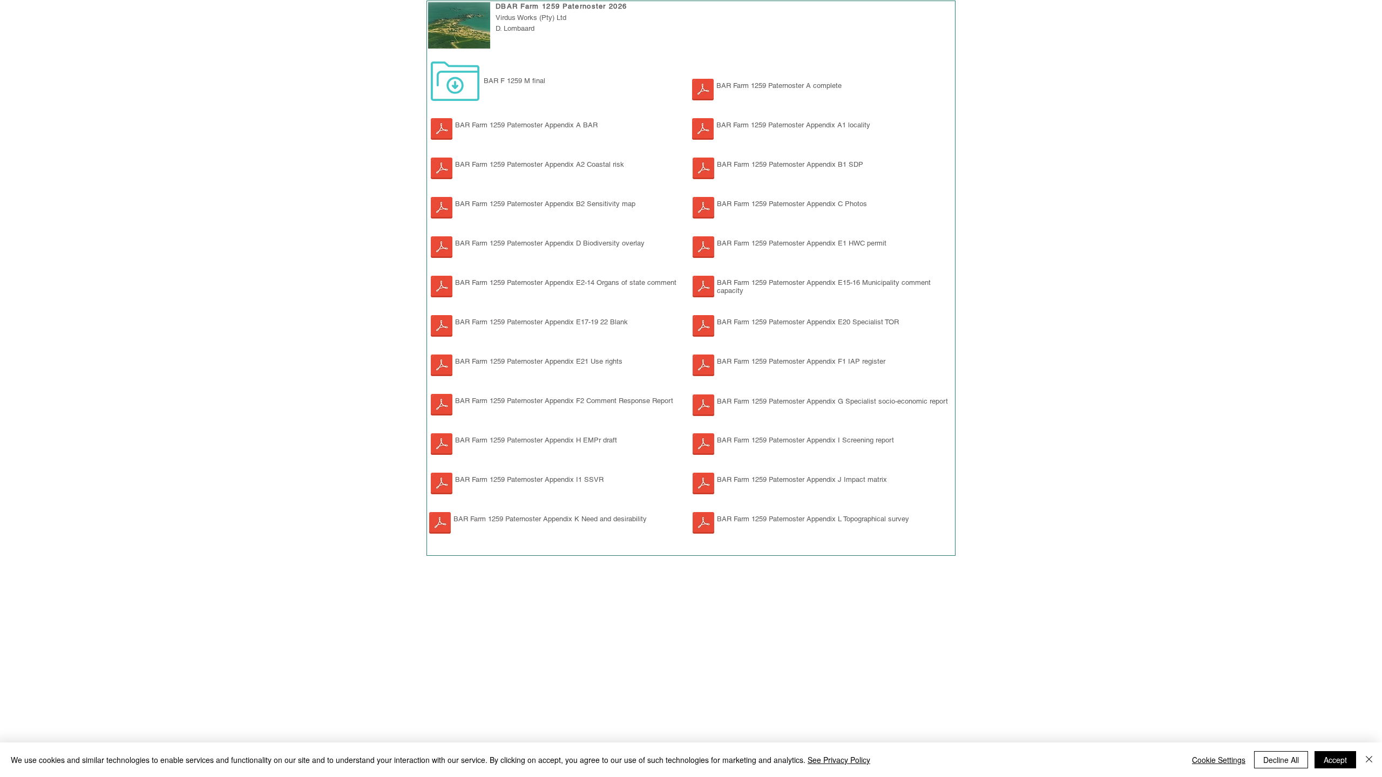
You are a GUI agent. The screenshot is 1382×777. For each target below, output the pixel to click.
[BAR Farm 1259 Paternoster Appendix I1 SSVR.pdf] (703, 445)
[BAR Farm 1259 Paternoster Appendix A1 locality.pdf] (702, 130)
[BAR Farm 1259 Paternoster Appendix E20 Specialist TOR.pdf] (703, 327)
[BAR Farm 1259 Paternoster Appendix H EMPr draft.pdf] (441, 445)
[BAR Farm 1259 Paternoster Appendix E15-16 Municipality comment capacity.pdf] (703, 288)
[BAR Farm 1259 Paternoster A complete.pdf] (702, 91)
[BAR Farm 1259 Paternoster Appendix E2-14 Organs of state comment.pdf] (441, 288)
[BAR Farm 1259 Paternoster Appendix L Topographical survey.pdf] (703, 524)
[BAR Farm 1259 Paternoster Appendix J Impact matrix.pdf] (703, 485)
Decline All (1281, 759)
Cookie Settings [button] (1218, 759)
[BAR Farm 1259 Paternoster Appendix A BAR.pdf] (441, 130)
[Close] (1369, 759)
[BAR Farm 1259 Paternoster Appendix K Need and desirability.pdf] (439, 524)
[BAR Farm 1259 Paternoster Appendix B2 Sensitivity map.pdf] (441, 209)
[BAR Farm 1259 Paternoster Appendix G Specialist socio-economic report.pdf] (703, 406)
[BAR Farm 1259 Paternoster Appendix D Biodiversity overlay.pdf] (441, 248)
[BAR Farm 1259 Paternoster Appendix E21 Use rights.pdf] (441, 366)
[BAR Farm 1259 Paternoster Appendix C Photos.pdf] (703, 209)
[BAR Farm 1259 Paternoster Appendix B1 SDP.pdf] (703, 169)
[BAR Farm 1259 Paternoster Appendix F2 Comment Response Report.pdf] (441, 406)
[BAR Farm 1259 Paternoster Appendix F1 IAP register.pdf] (703, 366)
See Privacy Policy (839, 759)
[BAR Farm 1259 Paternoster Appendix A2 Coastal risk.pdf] (441, 169)
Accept (1335, 759)
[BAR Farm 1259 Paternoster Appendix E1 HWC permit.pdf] (703, 248)
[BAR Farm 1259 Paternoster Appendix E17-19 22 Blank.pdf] (441, 327)
